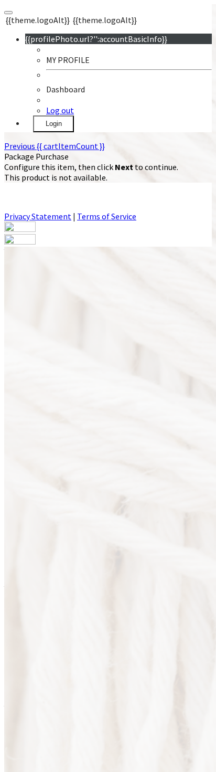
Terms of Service (106, 216)
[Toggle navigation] (8, 12)
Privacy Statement (37, 216)
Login (54, 124)
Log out (60, 110)
